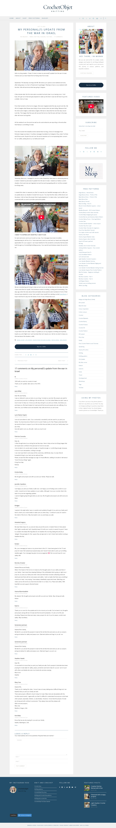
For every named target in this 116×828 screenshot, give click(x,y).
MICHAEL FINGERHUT (64, 825)
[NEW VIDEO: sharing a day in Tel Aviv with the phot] (17, 811)
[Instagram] (83, 18)
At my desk (82, 302)
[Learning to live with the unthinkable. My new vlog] (12, 800)
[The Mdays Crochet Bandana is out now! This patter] (23, 811)
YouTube (49, 37)
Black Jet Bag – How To (85, 203)
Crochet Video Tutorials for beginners (89, 228)
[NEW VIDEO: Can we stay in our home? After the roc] (29, 803)
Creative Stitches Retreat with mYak (97, 787)
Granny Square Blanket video (87, 237)
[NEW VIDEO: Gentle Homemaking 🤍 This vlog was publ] (17, 807)
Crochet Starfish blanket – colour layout (90, 223)
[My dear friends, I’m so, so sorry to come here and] (12, 803)
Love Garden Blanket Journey (87, 261)
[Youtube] (97, 18)
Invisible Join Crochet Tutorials (87, 245)
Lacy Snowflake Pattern (85, 254)
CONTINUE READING (86, 73)
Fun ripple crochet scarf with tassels (89, 232)
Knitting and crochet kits (40, 798)
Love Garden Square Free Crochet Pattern (90, 270)
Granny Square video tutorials (87, 239)
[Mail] (101, 18)
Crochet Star (82, 221)
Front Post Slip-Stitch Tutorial (87, 230)
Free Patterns (34, 18)
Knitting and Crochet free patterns (42, 795)
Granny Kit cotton (83, 350)
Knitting (37, 37)
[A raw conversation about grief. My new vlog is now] (29, 796)
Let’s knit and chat (84, 257)
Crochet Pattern (83, 331)
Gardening (81, 346)
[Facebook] (79, 18)
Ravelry (45, 18)
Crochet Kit (82, 328)
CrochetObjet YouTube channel (42, 801)
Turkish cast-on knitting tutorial (87, 283)
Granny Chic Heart (84, 234)
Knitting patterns (38, 789)
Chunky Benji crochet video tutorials (88, 212)
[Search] (104, 18)
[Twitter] (89, 18)
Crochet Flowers (83, 324)
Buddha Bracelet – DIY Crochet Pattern (89, 210)
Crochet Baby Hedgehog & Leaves (88, 214)
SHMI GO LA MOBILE (84, 825)
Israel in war (20, 340)
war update (63, 340)
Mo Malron (24, 37)
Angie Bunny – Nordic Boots (86, 192)
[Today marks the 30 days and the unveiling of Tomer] (23, 796)
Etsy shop (81, 337)
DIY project (82, 334)
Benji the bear (82, 306)
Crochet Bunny (83, 321)
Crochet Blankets (83, 318)
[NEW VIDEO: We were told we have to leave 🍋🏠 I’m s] (23, 803)
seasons (43, 37)
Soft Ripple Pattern (84, 281)
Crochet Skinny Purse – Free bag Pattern (90, 219)
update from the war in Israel (42, 340)
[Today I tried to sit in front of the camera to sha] (29, 800)
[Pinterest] (93, 18)
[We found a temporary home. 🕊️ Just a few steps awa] (17, 803)
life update (28, 340)
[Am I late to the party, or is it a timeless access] (12, 811)
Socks (80, 372)
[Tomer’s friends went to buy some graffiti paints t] (17, 800)
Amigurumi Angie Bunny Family (87, 299)
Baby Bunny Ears (83, 199)
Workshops (82, 381)
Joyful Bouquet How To (85, 252)
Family (31, 37)
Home (12, 18)
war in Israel (55, 340)
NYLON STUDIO (40, 825)
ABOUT (18, 18)
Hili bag (81, 243)
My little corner (83, 362)
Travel (80, 375)
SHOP (25, 18)
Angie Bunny (63, 294)
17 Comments (58, 37)
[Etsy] (86, 18)
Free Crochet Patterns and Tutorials (88, 343)
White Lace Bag (83, 285)
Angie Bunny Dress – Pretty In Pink (88, 195)
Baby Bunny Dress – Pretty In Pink (88, 197)
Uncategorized (83, 378)
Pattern (81, 365)
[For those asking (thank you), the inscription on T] (17, 796)
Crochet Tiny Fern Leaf (85, 226)
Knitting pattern (83, 356)
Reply (16, 386)
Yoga (80, 384)
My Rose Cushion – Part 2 (86, 279)
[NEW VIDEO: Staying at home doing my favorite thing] (29, 807)
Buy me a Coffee (41, 347)
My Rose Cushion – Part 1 (86, 276)
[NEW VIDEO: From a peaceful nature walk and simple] (12, 807)
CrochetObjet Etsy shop (40, 792)
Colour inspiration (84, 309)
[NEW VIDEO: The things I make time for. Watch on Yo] (23, 807)
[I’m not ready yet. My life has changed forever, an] (23, 800)
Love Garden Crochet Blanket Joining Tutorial (91, 268)
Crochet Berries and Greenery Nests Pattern (91, 217)
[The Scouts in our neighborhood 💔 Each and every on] (12, 796)
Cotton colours (83, 312)
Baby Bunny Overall (84, 201)
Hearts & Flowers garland (86, 241)
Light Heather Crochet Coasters (87, 259)
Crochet (81, 315)
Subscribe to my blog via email (87, 126)
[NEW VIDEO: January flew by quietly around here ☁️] (29, 811)
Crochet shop (37, 786)
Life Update (82, 359)
